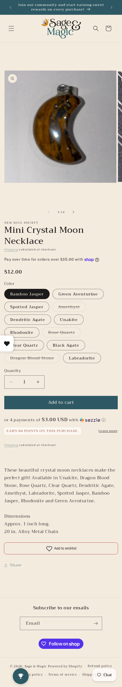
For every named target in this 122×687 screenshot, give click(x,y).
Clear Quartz (24, 345)
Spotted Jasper (26, 306)
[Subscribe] (95, 623)
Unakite (69, 319)
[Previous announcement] (10, 7)
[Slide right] (73, 212)
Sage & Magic (36, 666)
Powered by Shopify (65, 666)
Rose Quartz (64, 333)
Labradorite (82, 358)
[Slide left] (48, 212)
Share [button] (16, 564)
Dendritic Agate (27, 319)
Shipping (11, 249)
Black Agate (66, 345)
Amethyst (72, 307)
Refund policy (100, 666)
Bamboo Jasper (27, 294)
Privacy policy (30, 674)
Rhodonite (21, 332)
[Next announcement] (111, 7)
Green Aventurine (78, 294)
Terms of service (62, 674)
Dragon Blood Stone (35, 358)
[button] (11, 28)
